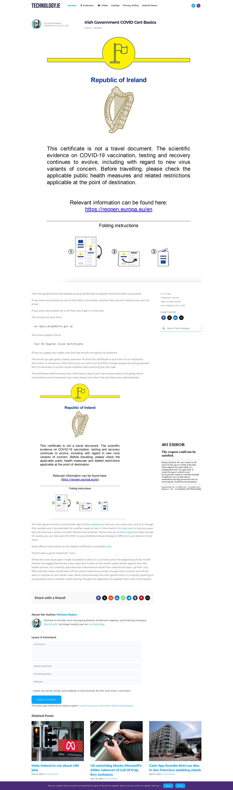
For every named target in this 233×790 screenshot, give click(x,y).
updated (95, 524)
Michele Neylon (54, 23)
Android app (124, 532)
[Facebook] (98, 598)
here (108, 546)
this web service (127, 528)
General (175, 297)
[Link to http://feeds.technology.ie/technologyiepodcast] (198, 6)
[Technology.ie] (46, 4)
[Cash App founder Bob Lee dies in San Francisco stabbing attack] (175, 741)
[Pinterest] (141, 598)
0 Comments (51, 774)
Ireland (177, 301)
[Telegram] (129, 598)
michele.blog (96, 624)
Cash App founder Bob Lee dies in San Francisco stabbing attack (171, 741)
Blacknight (50, 624)
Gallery (61, 741)
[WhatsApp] (123, 598)
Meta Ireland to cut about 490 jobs (54, 741)
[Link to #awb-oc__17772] (193, 6)
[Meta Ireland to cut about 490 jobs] (58, 741)
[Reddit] (111, 598)
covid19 (169, 301)
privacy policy (134, 785)
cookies (59, 785)
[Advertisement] (181, 374)
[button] (34, 751)
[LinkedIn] (117, 598)
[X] (105, 598)
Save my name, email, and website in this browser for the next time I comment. (82, 690)
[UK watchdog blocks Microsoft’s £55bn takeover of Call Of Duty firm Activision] (116, 741)
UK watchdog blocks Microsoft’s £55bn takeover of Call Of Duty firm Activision (112, 741)
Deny (180, 785)
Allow (168, 785)
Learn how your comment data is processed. (106, 705)
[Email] (148, 598)
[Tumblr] (135, 598)
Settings (155, 785)
